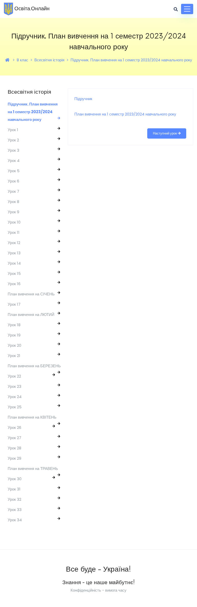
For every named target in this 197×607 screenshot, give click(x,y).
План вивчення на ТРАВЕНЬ (33, 468)
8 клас (22, 60)
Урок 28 (14, 448)
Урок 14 (14, 263)
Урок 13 (14, 253)
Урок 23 (14, 386)
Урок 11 (13, 232)
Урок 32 (14, 499)
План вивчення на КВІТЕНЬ (32, 417)
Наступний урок (165, 133)
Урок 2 (13, 140)
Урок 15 (14, 273)
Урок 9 (13, 212)
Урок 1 (13, 129)
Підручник (83, 98)
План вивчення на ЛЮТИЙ (31, 314)
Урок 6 (13, 181)
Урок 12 (14, 242)
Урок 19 (14, 335)
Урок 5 (13, 171)
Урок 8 (13, 201)
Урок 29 (14, 458)
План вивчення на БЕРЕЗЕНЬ (34, 366)
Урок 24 (15, 396)
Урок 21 (14, 355)
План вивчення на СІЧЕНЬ (31, 294)
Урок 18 (14, 324)
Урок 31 (14, 489)
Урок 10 (14, 222)
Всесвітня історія (49, 60)
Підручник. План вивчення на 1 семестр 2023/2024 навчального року (131, 60)
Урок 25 (15, 407)
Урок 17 (14, 304)
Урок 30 (15, 478)
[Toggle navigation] (187, 9)
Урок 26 (14, 427)
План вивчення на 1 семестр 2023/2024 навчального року (125, 114)
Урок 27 (14, 437)
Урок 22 (14, 376)
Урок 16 (14, 283)
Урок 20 (14, 345)
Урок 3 (13, 150)
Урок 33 (15, 509)
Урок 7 (13, 191)
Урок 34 (15, 520)
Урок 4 (13, 160)
